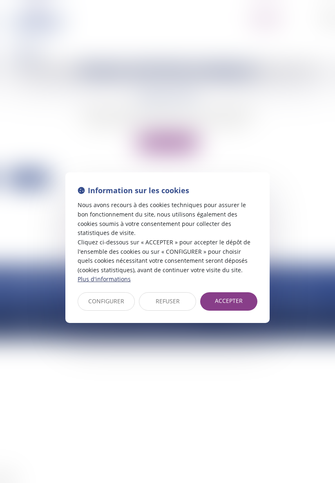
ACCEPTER (229, 301)
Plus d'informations (104, 279)
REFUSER (168, 301)
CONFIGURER (106, 301)
